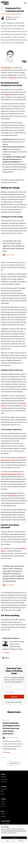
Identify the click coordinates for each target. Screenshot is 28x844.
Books (2, 794)
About (2, 801)
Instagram (3, 816)
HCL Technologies (6, 67)
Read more (7, 652)
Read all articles (14, 763)
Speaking (3, 776)
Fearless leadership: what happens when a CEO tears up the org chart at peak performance (11, 728)
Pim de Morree (15, 17)
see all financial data (14, 495)
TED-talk (6, 94)
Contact (3, 804)
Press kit (3, 806)
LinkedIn (3, 813)
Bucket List (13, 77)
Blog (2, 791)
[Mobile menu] (25, 3)
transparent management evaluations (11, 474)
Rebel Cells (4, 781)
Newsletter (4, 789)
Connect (7, 658)
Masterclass (4, 779)
